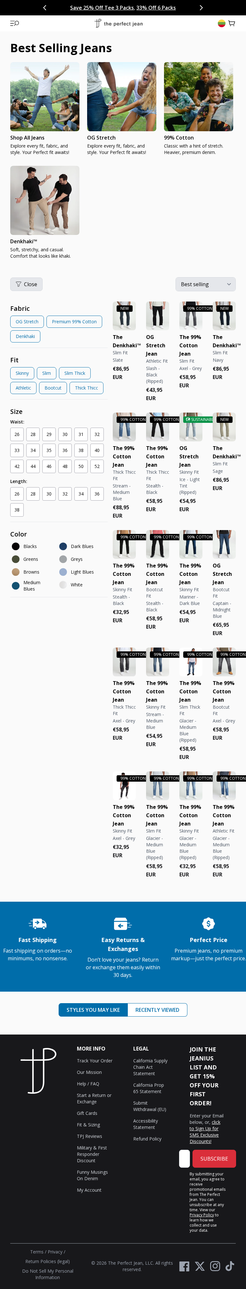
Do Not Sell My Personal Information (47, 1274)
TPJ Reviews (89, 1136)
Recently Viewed (157, 1009)
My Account (89, 1190)
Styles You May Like (93, 1009)
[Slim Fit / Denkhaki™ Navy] (224, 316)
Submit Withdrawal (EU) (149, 1106)
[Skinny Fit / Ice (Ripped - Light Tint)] (190, 427)
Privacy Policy (202, 1215)
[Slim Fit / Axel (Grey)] (190, 316)
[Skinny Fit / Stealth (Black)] (124, 544)
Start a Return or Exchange (94, 1098)
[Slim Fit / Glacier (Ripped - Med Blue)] (157, 785)
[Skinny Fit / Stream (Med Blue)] (157, 662)
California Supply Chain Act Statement (150, 1067)
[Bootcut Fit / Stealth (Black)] (157, 544)
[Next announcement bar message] (201, 8)
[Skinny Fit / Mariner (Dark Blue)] (190, 544)
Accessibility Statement (145, 1124)
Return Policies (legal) (47, 1261)
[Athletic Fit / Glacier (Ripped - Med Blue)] (224, 785)
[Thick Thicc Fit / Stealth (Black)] (157, 427)
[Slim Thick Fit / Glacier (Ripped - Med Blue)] (190, 662)
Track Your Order (94, 1061)
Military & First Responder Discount (92, 1154)
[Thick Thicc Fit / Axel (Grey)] (124, 662)
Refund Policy (147, 1139)
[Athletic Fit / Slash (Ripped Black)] (157, 316)
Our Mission (89, 1072)
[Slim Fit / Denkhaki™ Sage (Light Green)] (224, 427)
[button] (14, 23)
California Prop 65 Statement (148, 1088)
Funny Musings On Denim (92, 1175)
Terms (37, 1252)
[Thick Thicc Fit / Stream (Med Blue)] (124, 427)
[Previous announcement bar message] (45, 8)
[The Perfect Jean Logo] (118, 23)
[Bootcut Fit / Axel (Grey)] (224, 662)
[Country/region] (222, 23)
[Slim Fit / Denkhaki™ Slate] (124, 316)
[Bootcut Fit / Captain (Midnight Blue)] (224, 544)
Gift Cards (87, 1113)
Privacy (55, 1252)
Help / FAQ (88, 1084)
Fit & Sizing (88, 1125)
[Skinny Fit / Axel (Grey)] (124, 785)
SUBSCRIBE (214, 1158)
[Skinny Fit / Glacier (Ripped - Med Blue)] (190, 785)
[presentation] (123, 163)
